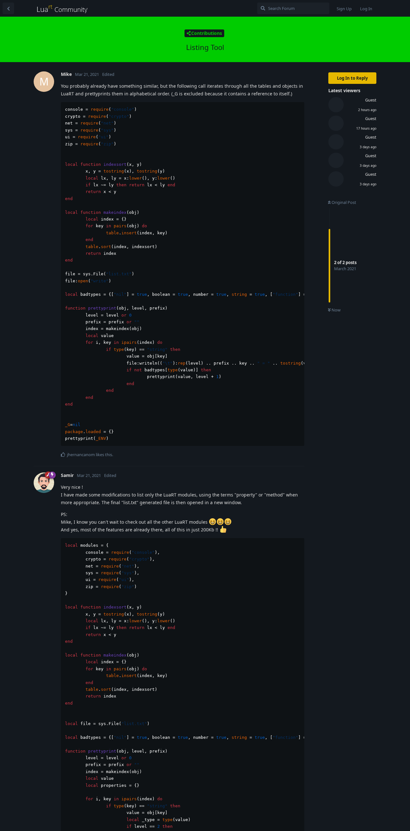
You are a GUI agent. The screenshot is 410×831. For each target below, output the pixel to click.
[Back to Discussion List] (8, 8)
